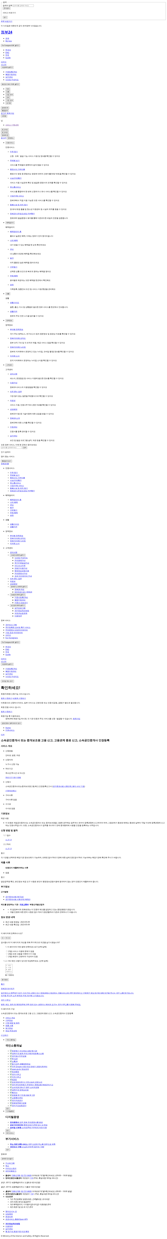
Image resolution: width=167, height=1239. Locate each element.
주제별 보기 (15, 160)
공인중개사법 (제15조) (14, 897)
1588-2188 (15, 1175)
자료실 (12, 400)
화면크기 (10, 84)
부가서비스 (10, 1133)
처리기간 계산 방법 (13, 777)
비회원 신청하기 (19, 698)
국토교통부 (24, 904)
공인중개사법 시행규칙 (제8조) (17, 899)
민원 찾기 (14, 151)
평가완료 (5, 980)
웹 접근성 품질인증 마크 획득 (17, 1231)
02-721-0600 (26, 1175)
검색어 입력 (7, 5)
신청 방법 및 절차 (12, 1023)
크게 (7, 97)
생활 (7, 294)
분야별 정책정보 (16, 329)
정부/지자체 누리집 (18, 347)
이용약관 (9, 1226)
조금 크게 (9, 94)
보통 (7, 92)
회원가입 (10, 113)
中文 (7, 55)
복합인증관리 (10, 74)
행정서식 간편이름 (17, 169)
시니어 (3, 64)
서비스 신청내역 (12, 125)
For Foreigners (10, 45)
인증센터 (13, 427)
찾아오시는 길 (11, 1211)
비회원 (4, 116)
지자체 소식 (15, 356)
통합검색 (5, 110)
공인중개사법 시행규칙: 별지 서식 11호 (68, 786)
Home (8, 727)
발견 (12, 258)
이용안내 (13, 383)
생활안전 (13, 311)
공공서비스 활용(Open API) (16, 1219)
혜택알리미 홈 (15, 231)
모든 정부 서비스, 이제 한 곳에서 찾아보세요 (19, 444)
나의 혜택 (14, 240)
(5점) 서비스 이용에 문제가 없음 (21, 951)
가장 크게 (9, 100)
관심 (12, 249)
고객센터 (9, 365)
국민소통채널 (10, 1040)
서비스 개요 (10, 1018)
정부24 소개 (15, 418)
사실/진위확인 (16, 178)
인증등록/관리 (11, 72)
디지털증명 (10, 1111)
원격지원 (9, 1216)
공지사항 (13, 374)
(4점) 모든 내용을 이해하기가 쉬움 (22, 954)
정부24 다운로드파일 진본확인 (22, 213)
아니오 (8, 938)
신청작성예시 (10, 790)
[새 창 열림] (23, 1051)
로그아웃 (5, 129)
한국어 (8, 50)
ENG (7, 52)
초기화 (8, 103)
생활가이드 (14, 302)
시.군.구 (8, 840)
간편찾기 (13, 267)
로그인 (3, 113)
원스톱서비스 (15, 187)
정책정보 (9, 320)
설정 (12, 284)
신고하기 (4, 1035)
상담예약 (13, 409)
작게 (7, 89)
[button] (7, 38)
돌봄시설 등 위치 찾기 (19, 205)
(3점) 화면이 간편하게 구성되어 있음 (23, 956)
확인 (3, 984)
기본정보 (9, 1020)
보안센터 (9, 77)
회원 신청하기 (6, 698)
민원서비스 (10, 143)
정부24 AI (5, 108)
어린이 (3, 62)
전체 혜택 (14, 276)
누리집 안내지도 (12, 79)
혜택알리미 (10, 223)
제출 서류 (9, 1025)
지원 (7, 67)
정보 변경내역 (11, 1031)
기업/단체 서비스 (17, 196)
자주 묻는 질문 (16, 391)
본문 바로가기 (6, 21)
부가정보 (9, 1028)
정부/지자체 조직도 (18, 338)
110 (31, 1178)
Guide (8, 57)
